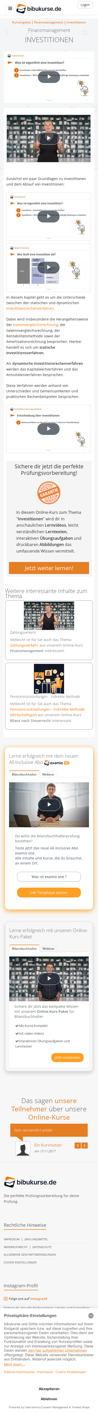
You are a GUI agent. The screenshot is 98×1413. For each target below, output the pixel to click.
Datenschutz (42, 1247)
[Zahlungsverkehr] (49, 616)
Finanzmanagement (48, 22)
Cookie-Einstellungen (20, 1262)
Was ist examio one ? (49, 876)
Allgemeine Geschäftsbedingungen (30, 1254)
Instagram (38, 1298)
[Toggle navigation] (10, 8)
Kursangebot (21, 22)
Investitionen (76, 22)
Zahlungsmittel (36, 1239)
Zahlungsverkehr (24, 645)
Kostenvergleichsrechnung (35, 324)
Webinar (48, 774)
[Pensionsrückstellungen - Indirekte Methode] (49, 679)
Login (85, 4)
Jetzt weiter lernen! (49, 568)
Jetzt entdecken (67, 1057)
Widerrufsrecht (16, 1247)
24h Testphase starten (49, 892)
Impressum (12, 1239)
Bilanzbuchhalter (24, 774)
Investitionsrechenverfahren (30, 308)
